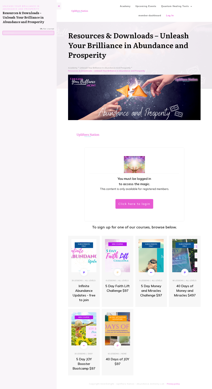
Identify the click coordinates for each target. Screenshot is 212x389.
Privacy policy (173, 384)
